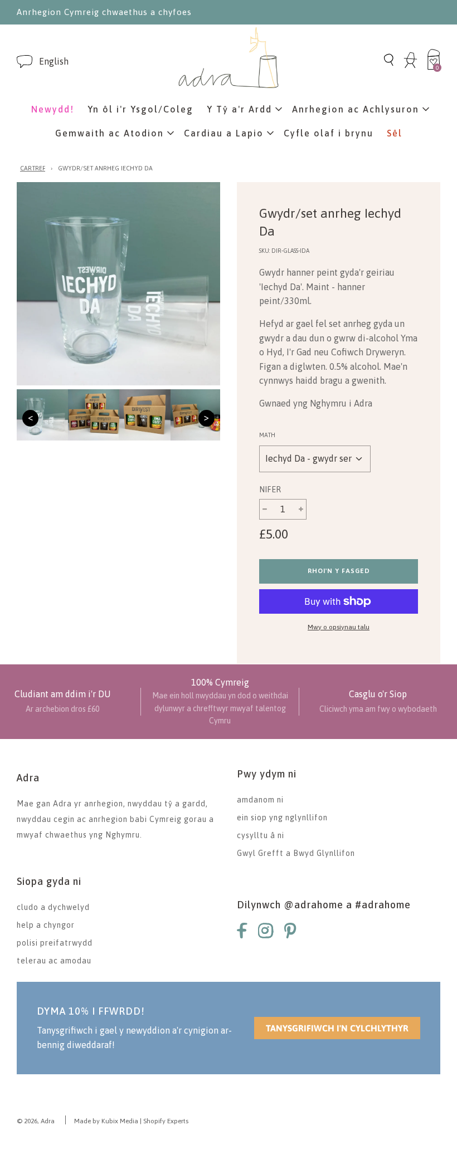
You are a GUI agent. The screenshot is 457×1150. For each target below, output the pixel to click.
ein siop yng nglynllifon (282, 817)
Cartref (32, 168)
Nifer (270, 489)
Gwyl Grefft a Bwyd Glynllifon (296, 853)
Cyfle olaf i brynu (328, 133)
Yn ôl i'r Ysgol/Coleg (140, 109)
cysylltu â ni (260, 835)
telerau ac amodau (54, 960)
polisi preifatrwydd (55, 942)
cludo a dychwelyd (53, 907)
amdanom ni (260, 799)
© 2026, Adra (36, 1121)
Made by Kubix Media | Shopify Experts (131, 1121)
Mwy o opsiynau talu (339, 627)
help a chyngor (46, 925)
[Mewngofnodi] (410, 66)
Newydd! (52, 109)
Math (267, 435)
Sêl (394, 133)
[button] (53, 61)
